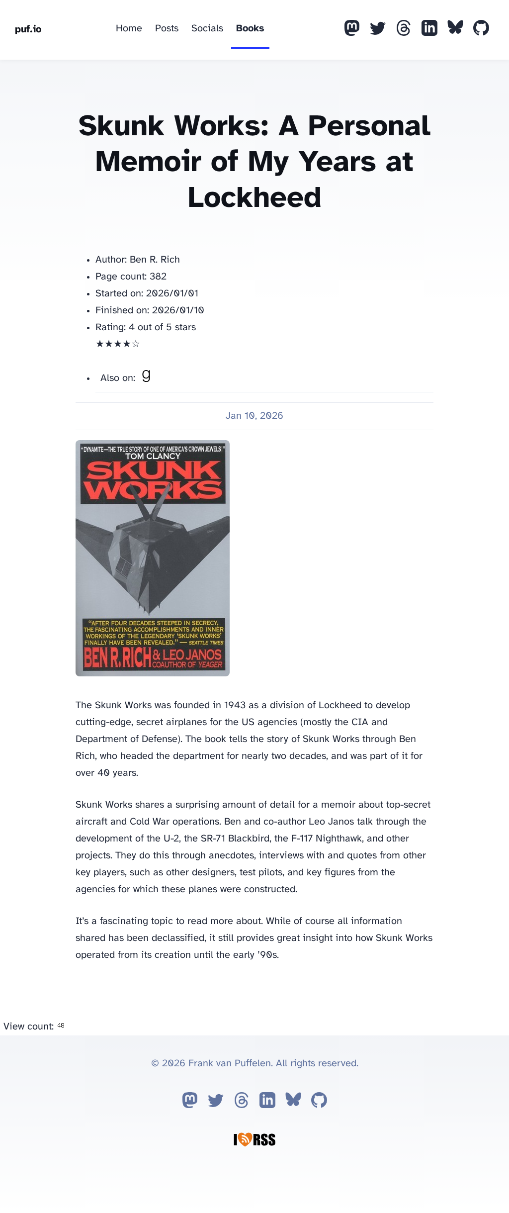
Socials (207, 28)
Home (129, 28)
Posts (166, 28)
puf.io (28, 29)
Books (250, 28)
